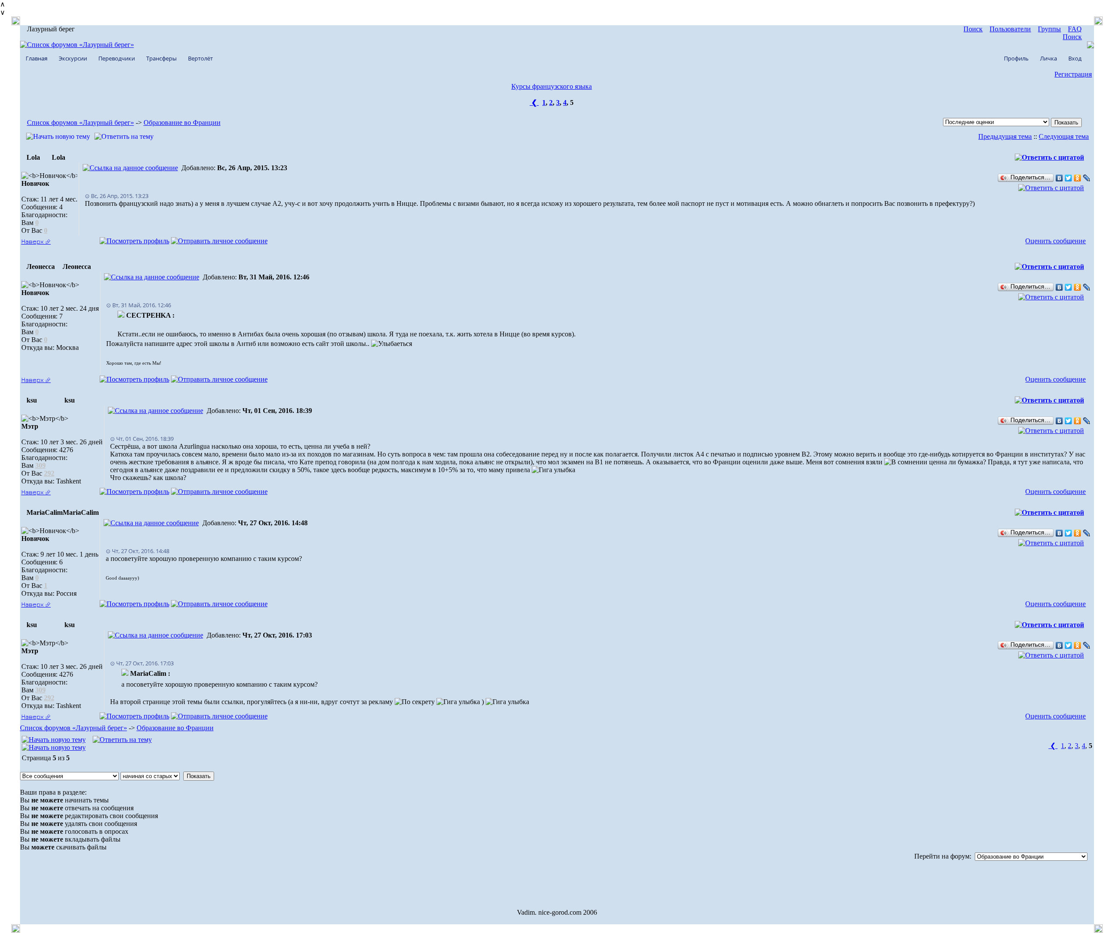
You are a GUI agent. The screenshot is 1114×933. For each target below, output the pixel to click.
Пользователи (1010, 29)
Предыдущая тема (1005, 136)
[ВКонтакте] (1059, 178)
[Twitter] (1068, 178)
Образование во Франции (182, 122)
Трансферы (161, 58)
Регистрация (1073, 74)
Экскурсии (73, 58)
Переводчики (116, 58)
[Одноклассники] (1077, 178)
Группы (1049, 29)
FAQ (1075, 29)
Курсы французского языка (551, 86)
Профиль (1016, 58)
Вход (1074, 58)
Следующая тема (1064, 136)
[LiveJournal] (1086, 178)
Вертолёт (200, 58)
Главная (36, 58)
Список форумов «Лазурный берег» (80, 122)
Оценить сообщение (1055, 241)
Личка (1048, 58)
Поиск (973, 29)
